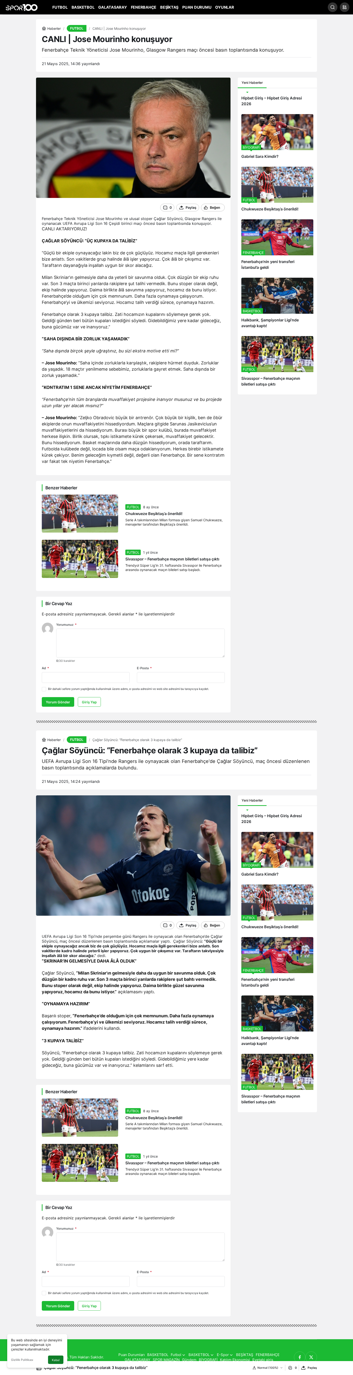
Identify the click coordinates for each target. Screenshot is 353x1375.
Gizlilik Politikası (22, 1360)
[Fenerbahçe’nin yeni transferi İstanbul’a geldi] (277, 246)
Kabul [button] (56, 1360)
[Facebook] (299, 1357)
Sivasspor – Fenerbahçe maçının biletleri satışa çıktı (172, 559)
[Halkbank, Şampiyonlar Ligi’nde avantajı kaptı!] (277, 305)
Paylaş (312, 1367)
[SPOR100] (22, 6)
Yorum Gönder (58, 702)
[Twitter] (311, 1357)
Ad (45, 668)
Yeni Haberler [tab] (252, 82)
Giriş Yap (89, 702)
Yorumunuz (66, 624)
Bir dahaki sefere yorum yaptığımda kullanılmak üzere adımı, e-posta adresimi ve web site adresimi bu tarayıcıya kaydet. (128, 689)
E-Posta (144, 668)
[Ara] (332, 7)
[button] (344, 7)
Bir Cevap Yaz (58, 603)
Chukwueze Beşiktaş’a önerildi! (154, 513)
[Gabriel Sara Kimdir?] (277, 138)
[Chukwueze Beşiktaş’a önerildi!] (277, 191)
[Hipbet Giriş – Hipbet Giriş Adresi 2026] (277, 101)
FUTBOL (133, 507)
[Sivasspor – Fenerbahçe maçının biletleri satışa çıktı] (277, 363)
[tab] (270, 83)
